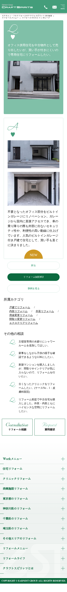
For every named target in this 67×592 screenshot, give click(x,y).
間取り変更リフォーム (22, 319)
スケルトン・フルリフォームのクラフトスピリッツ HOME (27, 16)
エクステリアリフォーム (23, 323)
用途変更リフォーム (21, 315)
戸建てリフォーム (19, 307)
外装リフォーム (45, 311)
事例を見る (34, 288)
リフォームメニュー (10, 18)
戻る (33, 265)
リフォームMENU (33, 277)
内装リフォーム (18, 311)
